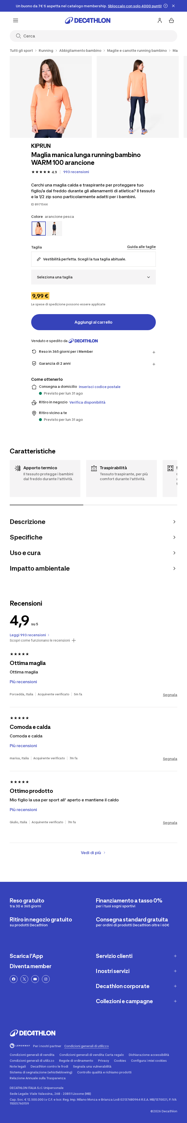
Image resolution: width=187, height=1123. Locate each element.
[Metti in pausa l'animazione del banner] (165, 6)
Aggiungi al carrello (93, 322)
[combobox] (93, 277)
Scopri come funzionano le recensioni (40, 640)
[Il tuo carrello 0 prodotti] (171, 20)
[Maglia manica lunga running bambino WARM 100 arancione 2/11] (138, 97)
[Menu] (15, 20)
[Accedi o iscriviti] (160, 20)
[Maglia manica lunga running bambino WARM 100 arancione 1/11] (51, 97)
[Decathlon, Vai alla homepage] (88, 20)
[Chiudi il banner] (173, 6)
